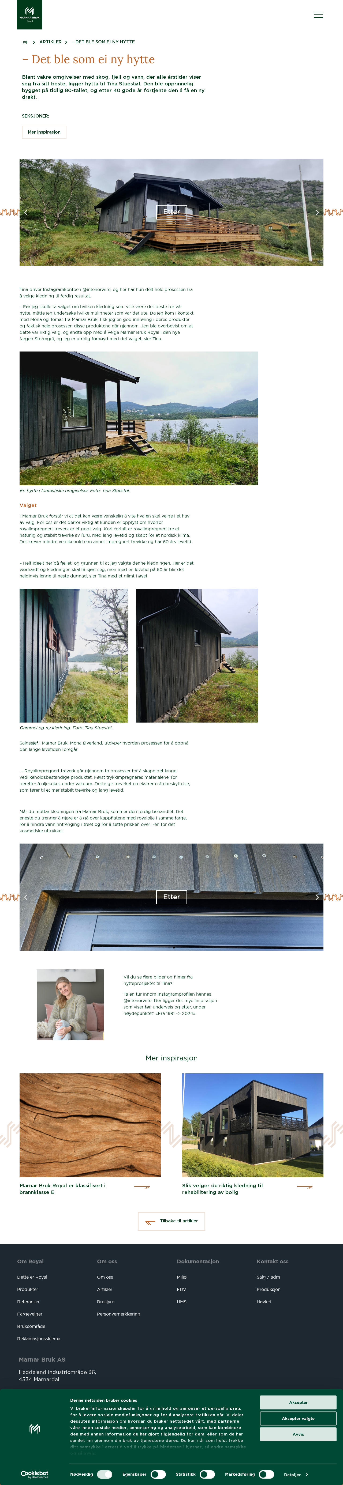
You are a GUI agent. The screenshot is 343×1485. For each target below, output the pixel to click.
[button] (25, 212)
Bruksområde (31, 1326)
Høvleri (264, 1301)
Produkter (27, 1289)
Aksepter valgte (298, 1418)
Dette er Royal (32, 1277)
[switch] (158, 1474)
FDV (181, 1289)
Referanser (28, 1301)
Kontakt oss (273, 1261)
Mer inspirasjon (44, 132)
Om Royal (30, 1261)
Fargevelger (29, 1314)
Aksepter (298, 1402)
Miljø (182, 1277)
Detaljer (292, 1474)
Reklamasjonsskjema (38, 1338)
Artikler (104, 1289)
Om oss (107, 1261)
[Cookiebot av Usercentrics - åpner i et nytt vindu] (34, 1475)
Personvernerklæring (118, 1314)
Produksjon (269, 1289)
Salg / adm (268, 1277)
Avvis (298, 1434)
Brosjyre (105, 1301)
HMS (182, 1301)
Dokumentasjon (198, 1261)
